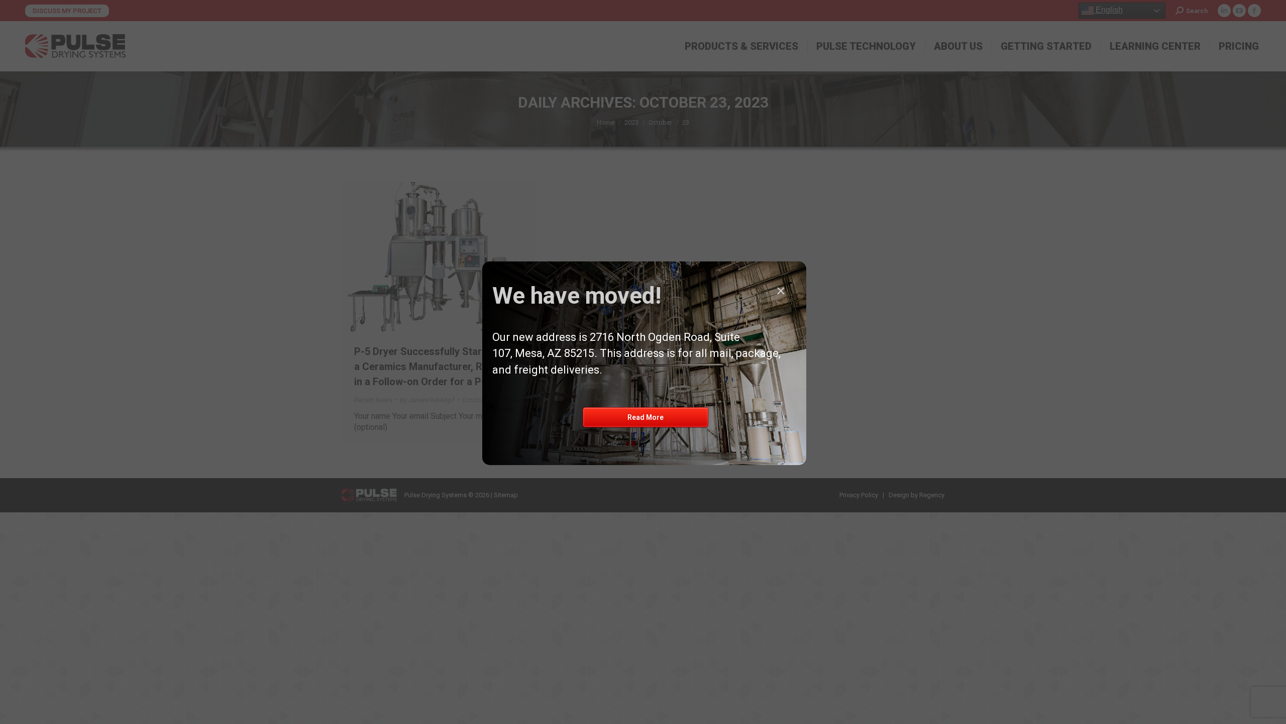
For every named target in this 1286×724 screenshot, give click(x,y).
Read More (645, 417)
